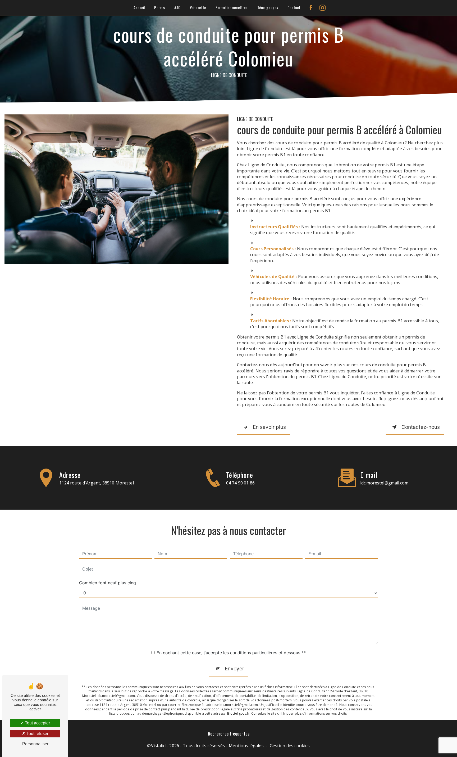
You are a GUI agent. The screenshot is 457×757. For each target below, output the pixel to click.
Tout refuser (36, 733)
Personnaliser (35, 744)
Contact (293, 7)
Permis (159, 7)
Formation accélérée (232, 7)
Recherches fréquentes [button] (228, 733)
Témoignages (267, 7)
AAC (177, 7)
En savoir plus (269, 427)
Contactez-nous (420, 427)
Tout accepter (37, 723)
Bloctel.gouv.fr (238, 713)
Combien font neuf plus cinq (107, 582)
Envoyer (234, 668)
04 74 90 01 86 (240, 483)
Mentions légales (246, 746)
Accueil (139, 7)
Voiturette (198, 7)
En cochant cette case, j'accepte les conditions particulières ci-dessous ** (231, 652)
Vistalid (158, 746)
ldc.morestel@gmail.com (384, 483)
